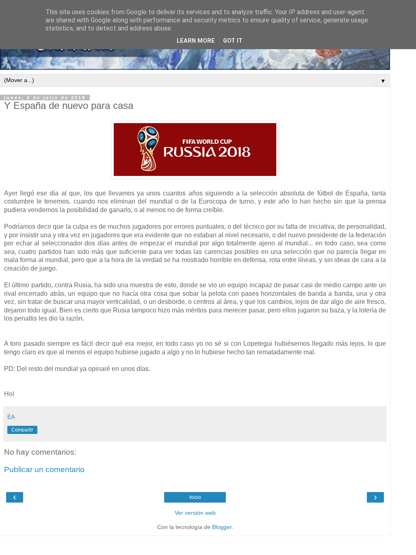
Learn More (196, 40)
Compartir (22, 430)
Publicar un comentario (44, 469)
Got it (233, 40)
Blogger (222, 527)
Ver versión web (195, 512)
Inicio (195, 497)
